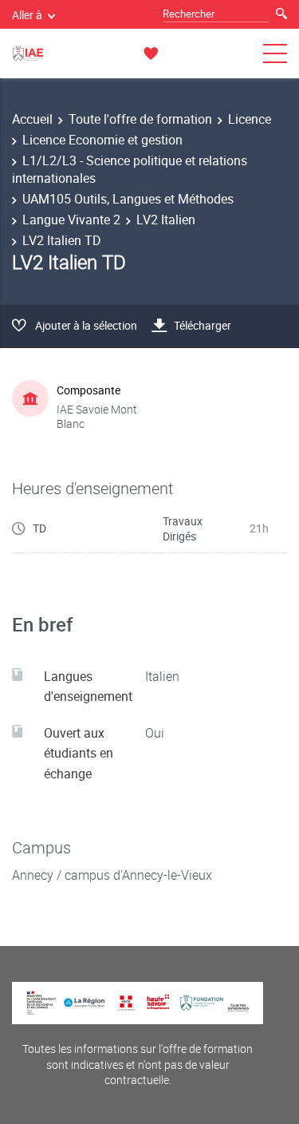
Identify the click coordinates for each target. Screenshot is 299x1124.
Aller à (27, 14)
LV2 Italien (165, 219)
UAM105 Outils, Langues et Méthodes (128, 199)
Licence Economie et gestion (102, 139)
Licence (249, 119)
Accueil (32, 119)
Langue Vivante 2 (71, 219)
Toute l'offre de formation (140, 119)
